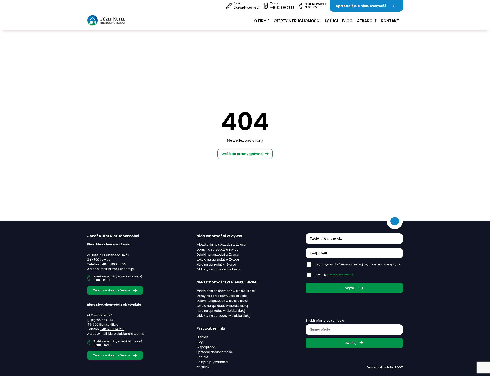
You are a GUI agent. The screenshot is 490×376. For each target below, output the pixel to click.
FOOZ (399, 367)
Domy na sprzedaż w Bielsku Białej (222, 296)
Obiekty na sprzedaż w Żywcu (219, 269)
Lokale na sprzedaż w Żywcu (218, 259)
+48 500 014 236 (112, 329)
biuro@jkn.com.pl (246, 8)
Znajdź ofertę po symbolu (325, 320)
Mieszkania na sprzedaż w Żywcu (221, 244)
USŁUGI (331, 20)
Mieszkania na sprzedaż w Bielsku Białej (226, 291)
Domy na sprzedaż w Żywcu (217, 249)
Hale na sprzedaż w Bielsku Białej (221, 311)
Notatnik (203, 367)
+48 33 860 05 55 (282, 8)
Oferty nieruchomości (297, 20)
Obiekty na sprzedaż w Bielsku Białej (223, 315)
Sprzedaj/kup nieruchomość (361, 5)
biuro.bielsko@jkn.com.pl (126, 333)
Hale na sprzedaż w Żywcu (216, 264)
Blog (347, 20)
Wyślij (350, 288)
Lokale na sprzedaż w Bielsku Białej (222, 306)
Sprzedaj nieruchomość (214, 352)
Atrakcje (367, 20)
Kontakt (390, 20)
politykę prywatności (340, 274)
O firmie (262, 20)
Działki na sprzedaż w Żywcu (218, 254)
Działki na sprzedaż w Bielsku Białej (222, 301)
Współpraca (206, 347)
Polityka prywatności (212, 362)
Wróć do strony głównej (242, 153)
